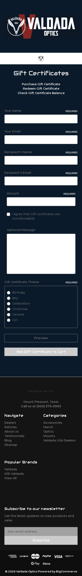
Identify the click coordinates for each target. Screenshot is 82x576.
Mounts (49, 436)
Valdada (10, 469)
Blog (8, 440)
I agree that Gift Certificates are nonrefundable (36, 216)
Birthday (18, 292)
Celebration (21, 303)
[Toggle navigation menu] (10, 58)
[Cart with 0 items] (70, 57)
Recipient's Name (41, 152)
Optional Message (21, 230)
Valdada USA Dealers (59, 440)
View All (10, 478)
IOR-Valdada (14, 474)
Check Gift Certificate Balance (41, 93)
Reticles (10, 427)
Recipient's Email (41, 173)
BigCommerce (66, 571)
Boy (15, 298)
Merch (48, 427)
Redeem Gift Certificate (41, 88)
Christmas (20, 309)
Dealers (10, 423)
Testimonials (14, 436)
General (18, 314)
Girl (14, 320)
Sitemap (10, 445)
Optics (48, 431)
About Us (11, 431)
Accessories (52, 423)
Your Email (41, 131)
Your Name (41, 111)
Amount (41, 193)
